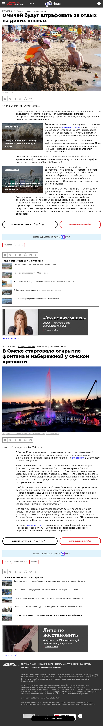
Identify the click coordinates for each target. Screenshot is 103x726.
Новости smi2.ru (11, 338)
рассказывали (35, 525)
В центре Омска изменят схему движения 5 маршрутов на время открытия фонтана (49, 598)
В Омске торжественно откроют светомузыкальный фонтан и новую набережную (48, 615)
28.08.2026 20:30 (9, 347)
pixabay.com (7, 92)
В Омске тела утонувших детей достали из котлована (36, 299)
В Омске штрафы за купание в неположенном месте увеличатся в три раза (45, 281)
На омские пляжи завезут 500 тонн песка (31, 273)
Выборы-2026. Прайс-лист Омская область (73, 664)
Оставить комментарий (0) (80, 224)
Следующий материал (53, 719)
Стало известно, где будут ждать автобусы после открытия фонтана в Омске (46, 590)
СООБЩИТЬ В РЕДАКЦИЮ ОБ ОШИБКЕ (46, 667)
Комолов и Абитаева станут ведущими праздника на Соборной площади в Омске (48, 607)
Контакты (25, 667)
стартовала (78, 458)
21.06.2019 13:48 (8, 11)
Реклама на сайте (28, 664)
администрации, (71, 127)
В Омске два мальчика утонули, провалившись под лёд (37, 290)
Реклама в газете (45, 664)
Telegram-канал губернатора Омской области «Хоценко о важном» (30, 434)
